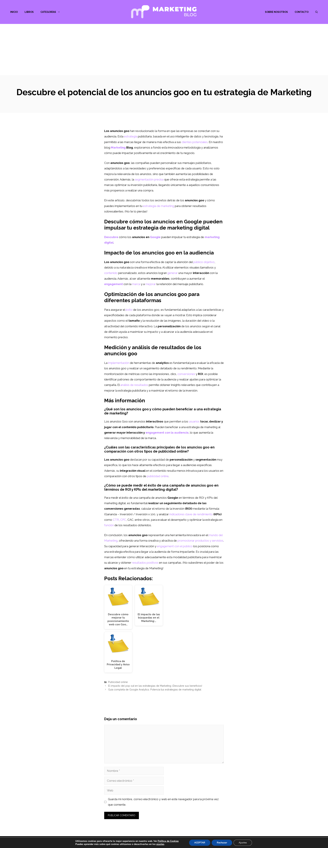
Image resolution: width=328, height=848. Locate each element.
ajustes (160, 844)
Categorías (48, 12)
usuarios (194, 421)
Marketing (118, 147)
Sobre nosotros (276, 12)
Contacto (302, 12)
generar (172, 273)
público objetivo (204, 262)
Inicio (14, 12)
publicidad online (158, 476)
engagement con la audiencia (167, 432)
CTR (116, 519)
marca (136, 284)
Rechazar (222, 842)
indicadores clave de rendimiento (191, 514)
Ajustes (243, 842)
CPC (123, 519)
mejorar (150, 284)
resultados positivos (145, 562)
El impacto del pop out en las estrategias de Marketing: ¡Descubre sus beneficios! (155, 685)
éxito (129, 309)
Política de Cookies (168, 841)
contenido (111, 273)
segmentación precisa (149, 179)
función (109, 525)
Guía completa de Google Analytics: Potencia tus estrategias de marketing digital (154, 689)
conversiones (186, 374)
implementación (118, 363)
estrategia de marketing (158, 206)
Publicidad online (118, 682)
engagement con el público (175, 546)
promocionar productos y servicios (200, 540)
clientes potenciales (195, 142)
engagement (113, 284)
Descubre (111, 237)
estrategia (130, 136)
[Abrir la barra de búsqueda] (316, 12)
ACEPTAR (199, 842)
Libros (29, 12)
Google (155, 237)
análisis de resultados (134, 385)
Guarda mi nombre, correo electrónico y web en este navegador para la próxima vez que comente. (163, 801)
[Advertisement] (164, 49)
